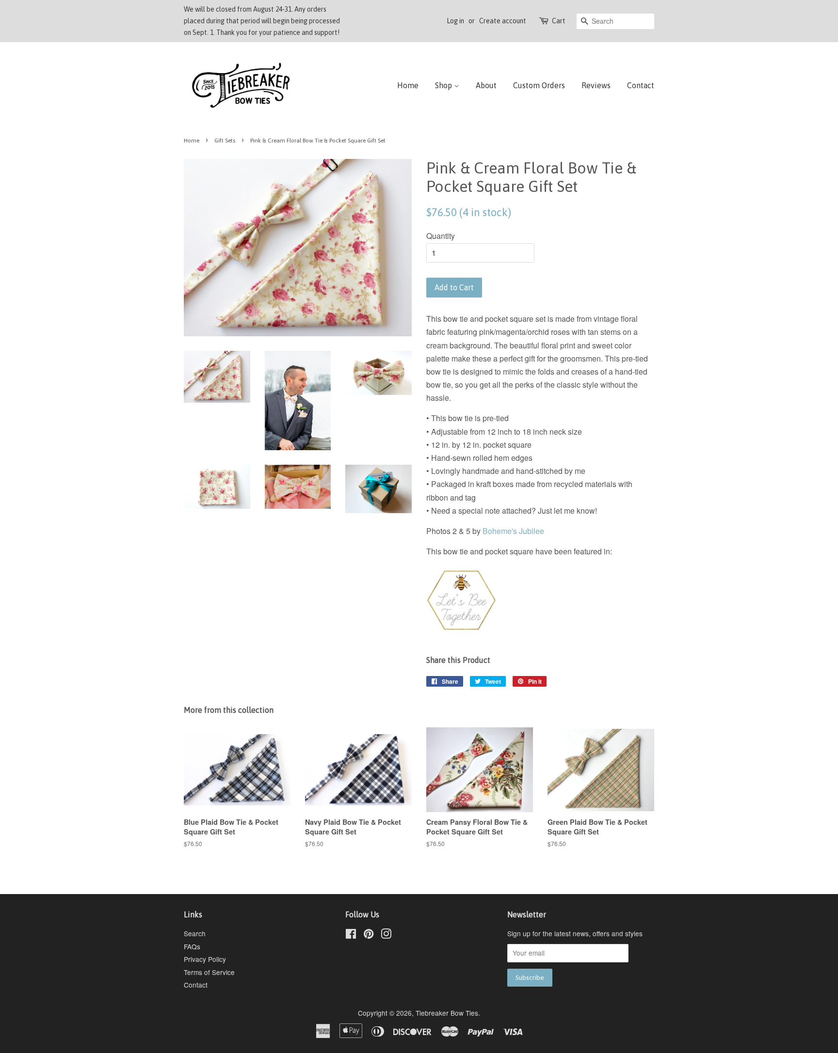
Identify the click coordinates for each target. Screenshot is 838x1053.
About (486, 85)
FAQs (192, 946)
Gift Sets (224, 140)
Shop (444, 85)
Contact (640, 85)
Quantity (440, 235)
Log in (455, 21)
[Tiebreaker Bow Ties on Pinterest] (368, 935)
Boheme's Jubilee (513, 530)
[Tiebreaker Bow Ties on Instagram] (386, 935)
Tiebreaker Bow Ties (447, 1013)
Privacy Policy (205, 959)
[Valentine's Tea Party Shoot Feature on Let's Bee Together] (461, 632)
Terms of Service (209, 972)
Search (195, 933)
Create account (502, 21)
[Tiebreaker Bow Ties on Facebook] (350, 935)
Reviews (596, 85)
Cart (558, 21)
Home (408, 85)
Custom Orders (539, 85)
